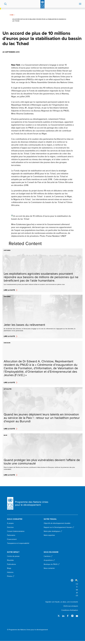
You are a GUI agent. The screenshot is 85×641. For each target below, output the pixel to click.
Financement (12, 539)
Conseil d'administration (15, 531)
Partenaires (11, 535)
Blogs (9, 568)
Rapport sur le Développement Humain (58, 527)
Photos (9, 576)
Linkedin (63, 616)
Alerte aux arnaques (70, 606)
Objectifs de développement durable (57, 523)
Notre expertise (49, 535)
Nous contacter (49, 568)
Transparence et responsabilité (18, 543)
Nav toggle (80, 3)
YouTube (77, 616)
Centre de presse (13, 556)
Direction (10, 527)
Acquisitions (48, 560)
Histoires (10, 572)
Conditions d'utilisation (69, 610)
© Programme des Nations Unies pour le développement (27, 630)
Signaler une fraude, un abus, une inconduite (61, 602)
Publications (11, 564)
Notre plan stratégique (52, 531)
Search (5, 4)
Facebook (68, 616)
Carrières (47, 556)
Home (11, 15)
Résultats (10, 560)
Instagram (72, 616)
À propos (10, 523)
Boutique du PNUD (51, 564)
